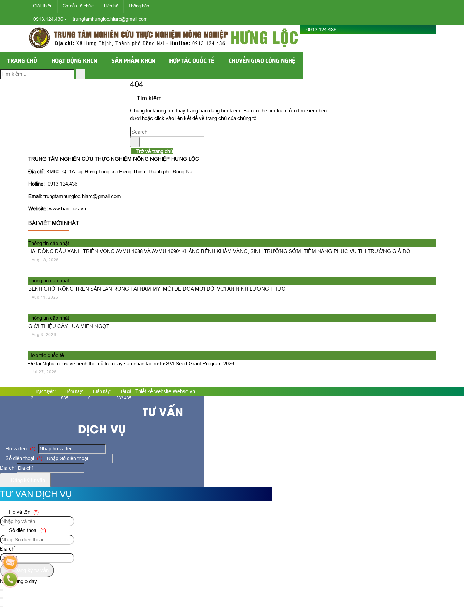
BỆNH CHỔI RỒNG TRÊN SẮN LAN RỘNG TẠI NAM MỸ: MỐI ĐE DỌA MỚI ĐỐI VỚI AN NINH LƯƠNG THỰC (156, 289)
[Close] (1, 598)
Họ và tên (19, 448)
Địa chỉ (7, 468)
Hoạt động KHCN (74, 60)
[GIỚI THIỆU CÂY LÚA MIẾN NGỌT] (71, 310)
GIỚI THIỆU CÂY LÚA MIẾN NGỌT (68, 326)
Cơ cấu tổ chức (78, 5)
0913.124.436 (321, 29)
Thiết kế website (153, 391)
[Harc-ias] (164, 48)
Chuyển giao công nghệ (262, 60)
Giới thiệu (42, 5)
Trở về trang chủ (154, 151)
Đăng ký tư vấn (27, 480)
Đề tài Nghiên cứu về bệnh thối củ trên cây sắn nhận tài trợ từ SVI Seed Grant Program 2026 (131, 363)
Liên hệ (111, 5)
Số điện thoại (23, 458)
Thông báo (138, 5)
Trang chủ (22, 60)
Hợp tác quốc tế (191, 60)
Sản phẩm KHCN (133, 60)
